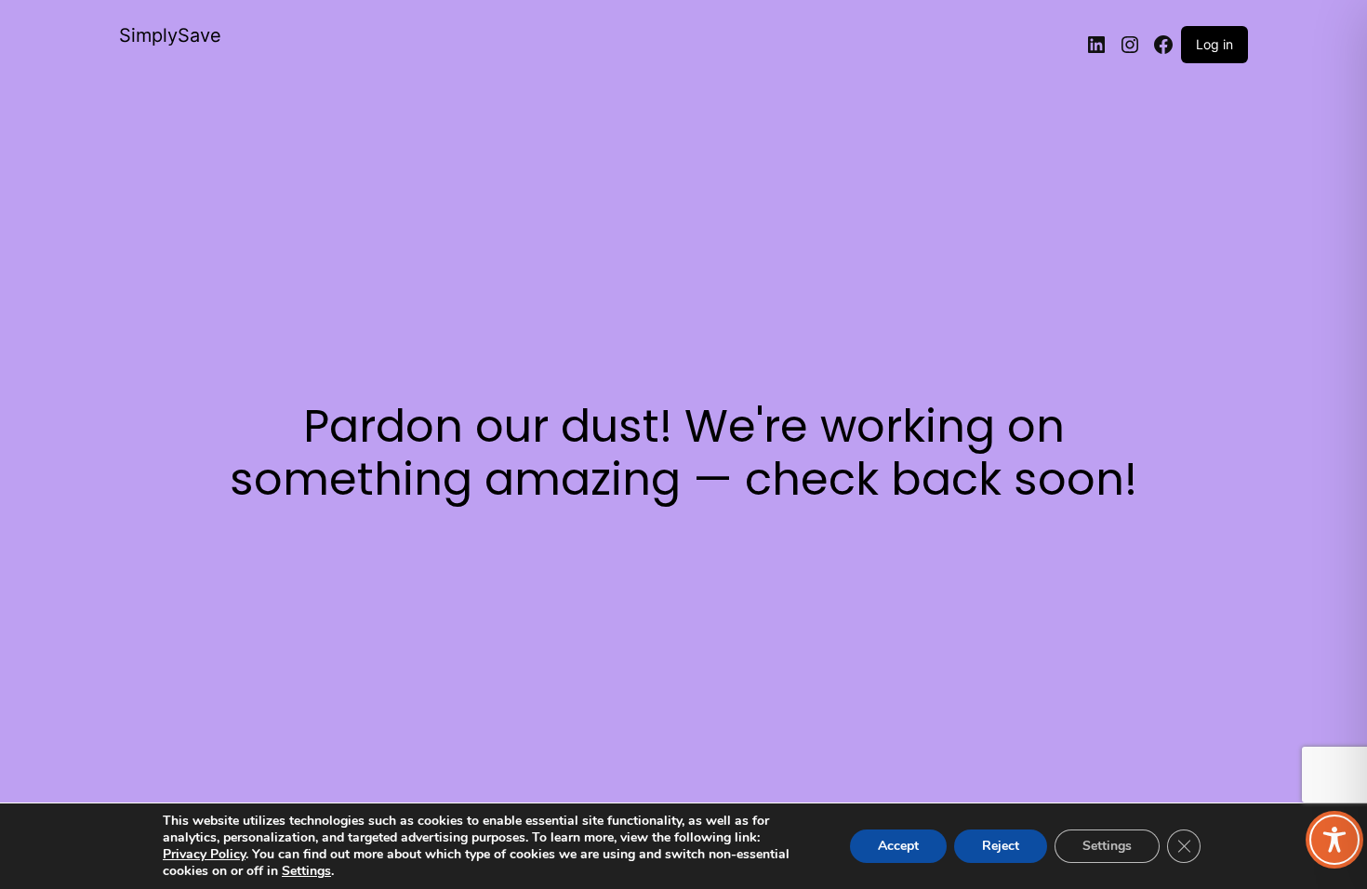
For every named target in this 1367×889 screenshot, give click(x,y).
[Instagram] (1130, 44)
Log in (1214, 44)
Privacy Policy (204, 854)
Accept (898, 846)
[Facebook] (1163, 44)
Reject (1000, 846)
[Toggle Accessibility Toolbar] (1334, 840)
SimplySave (170, 35)
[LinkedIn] (1096, 44)
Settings (306, 871)
